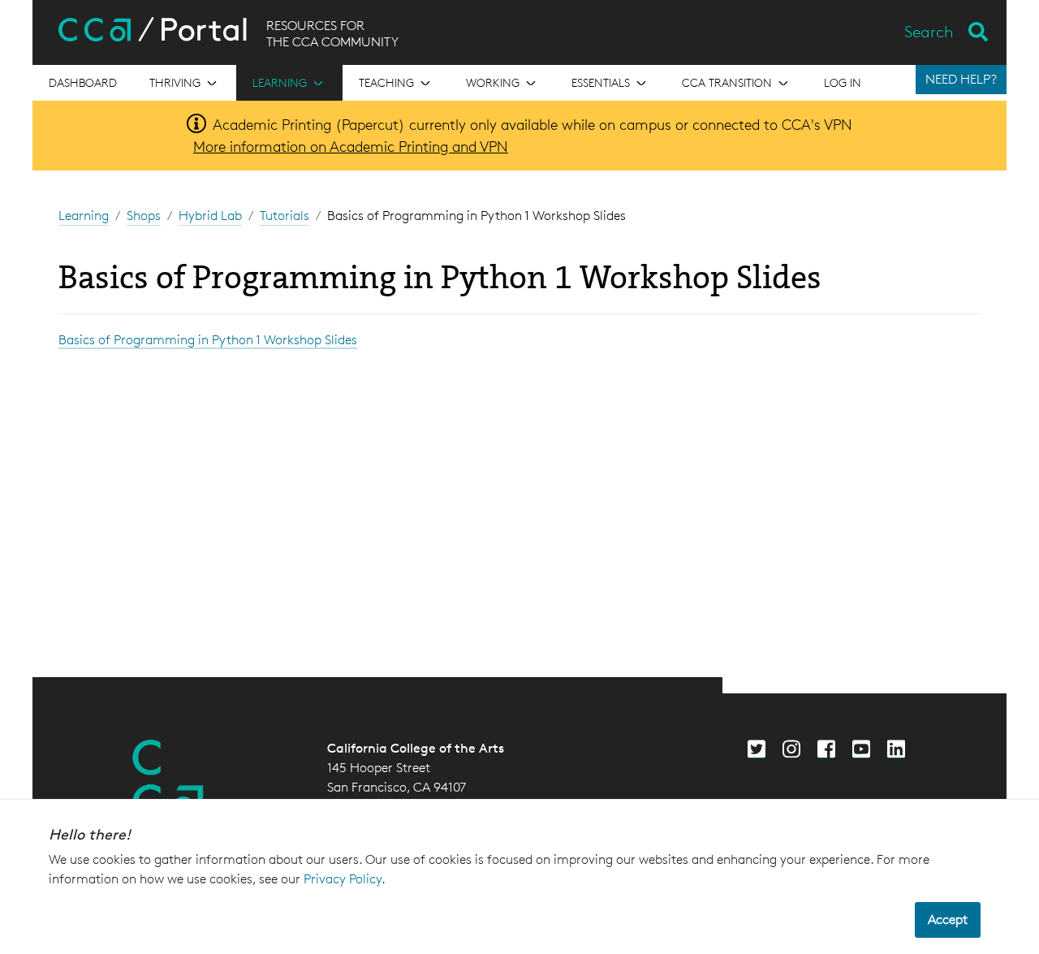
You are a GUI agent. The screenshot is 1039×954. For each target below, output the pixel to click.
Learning (83, 215)
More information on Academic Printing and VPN (350, 146)
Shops (144, 215)
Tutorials (284, 215)
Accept (948, 919)
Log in (842, 82)
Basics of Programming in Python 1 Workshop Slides (207, 339)
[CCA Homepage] (168, 779)
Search (929, 31)
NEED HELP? (961, 79)
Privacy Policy (343, 879)
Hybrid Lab (210, 215)
